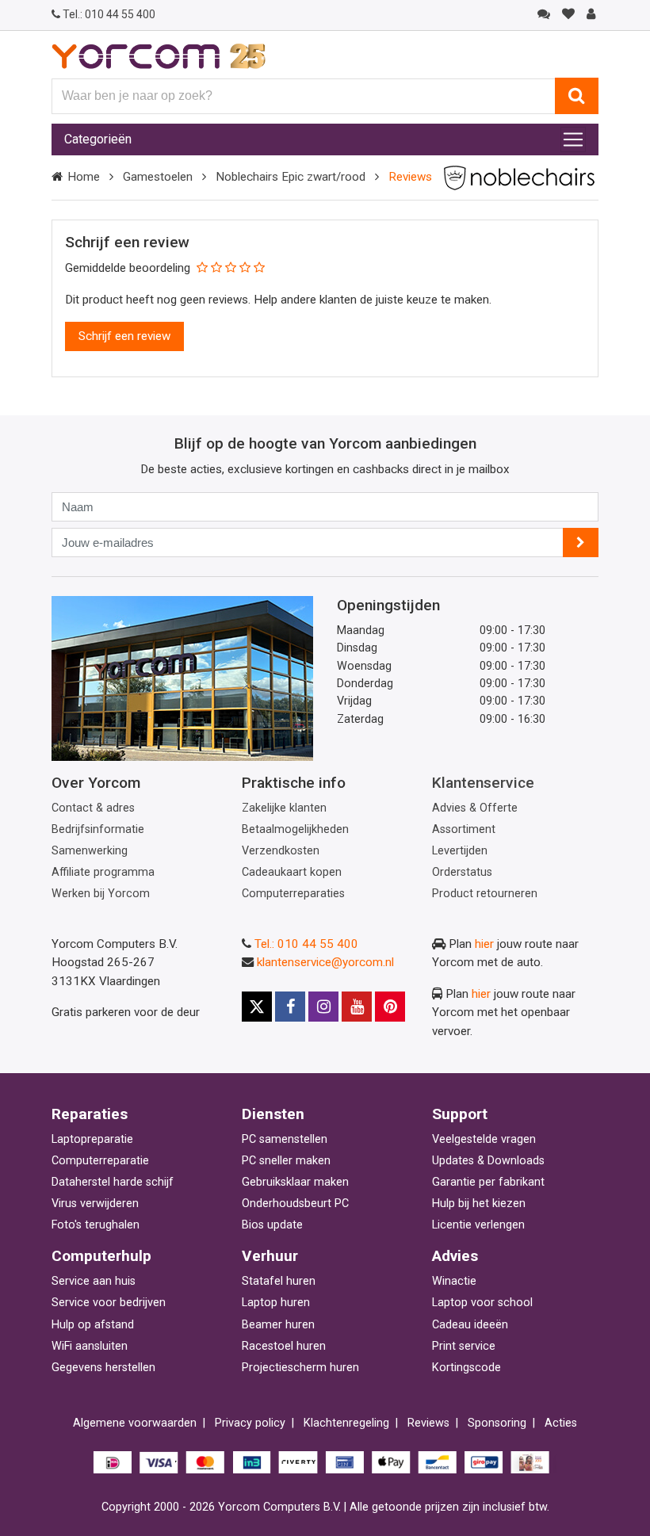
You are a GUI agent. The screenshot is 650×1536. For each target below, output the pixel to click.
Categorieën (98, 139)
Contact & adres (93, 808)
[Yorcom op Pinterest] (390, 1007)
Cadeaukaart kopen (292, 872)
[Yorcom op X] (257, 1007)
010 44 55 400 (109, 14)
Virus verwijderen (95, 1203)
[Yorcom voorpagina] (159, 55)
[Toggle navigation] (573, 139)
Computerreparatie (100, 1160)
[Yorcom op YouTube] (357, 1007)
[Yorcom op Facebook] (290, 1007)
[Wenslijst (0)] (568, 14)
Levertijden (460, 851)
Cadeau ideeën (470, 1325)
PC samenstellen (284, 1139)
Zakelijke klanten (284, 808)
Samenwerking (90, 851)
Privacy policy (250, 1423)
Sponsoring (497, 1423)
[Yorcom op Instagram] (323, 1007)
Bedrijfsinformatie (98, 829)
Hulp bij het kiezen (479, 1203)
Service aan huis (94, 1281)
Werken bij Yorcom (101, 893)
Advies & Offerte (475, 808)
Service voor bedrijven (109, 1302)
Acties (561, 1423)
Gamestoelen (158, 177)
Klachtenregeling (346, 1423)
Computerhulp (101, 1256)
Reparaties (90, 1114)
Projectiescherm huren (300, 1367)
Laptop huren (276, 1302)
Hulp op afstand (93, 1325)
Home (83, 177)
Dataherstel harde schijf (113, 1182)
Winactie (454, 1281)
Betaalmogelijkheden (295, 829)
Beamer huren (278, 1325)
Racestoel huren (284, 1346)
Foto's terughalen (96, 1225)
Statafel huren (278, 1281)
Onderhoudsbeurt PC (295, 1203)
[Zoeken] (576, 96)
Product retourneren (484, 893)
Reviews (428, 1423)
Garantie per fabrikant (488, 1182)
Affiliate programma (103, 872)
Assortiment (463, 829)
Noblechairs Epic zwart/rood (290, 177)
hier (484, 944)
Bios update (272, 1225)
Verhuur (270, 1256)
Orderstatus (462, 872)
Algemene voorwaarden (135, 1423)
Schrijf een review (124, 336)
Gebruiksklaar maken (295, 1182)
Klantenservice (483, 783)
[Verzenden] (580, 542)
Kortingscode (466, 1367)
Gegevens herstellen (103, 1367)
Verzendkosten (280, 851)
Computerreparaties (293, 893)
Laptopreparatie (92, 1139)
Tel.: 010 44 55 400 (306, 944)
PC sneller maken (286, 1160)
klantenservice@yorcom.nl (325, 962)
